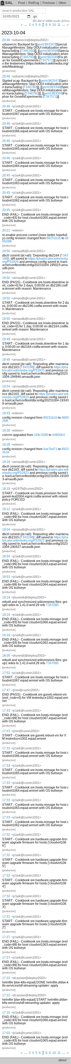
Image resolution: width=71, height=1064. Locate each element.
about (62, 1060)
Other (62, 3)
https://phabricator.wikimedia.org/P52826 (35, 260)
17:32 (6, 834)
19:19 (6, 462)
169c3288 (41, 435)
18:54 (6, 556)
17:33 (6, 748)
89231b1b (54, 238)
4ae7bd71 (50, 449)
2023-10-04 (13, 32)
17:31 (6, 916)
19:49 (6, 339)
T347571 (46, 60)
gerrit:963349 (48, 57)
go (35, 16)
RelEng (33, 3)
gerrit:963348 (48, 50)
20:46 (6, 76)
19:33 (6, 413)
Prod (21, 3)
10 (54, 24)
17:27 (6, 937)
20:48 (6, 40)
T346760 (27, 50)
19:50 (6, 251)
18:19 (6, 597)
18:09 (6, 655)
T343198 (27, 367)
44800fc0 (58, 435)
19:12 (6, 509)
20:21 (6, 230)
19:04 (6, 529)
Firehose (49, 3)
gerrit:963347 (46, 44)
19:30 (6, 430)
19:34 (6, 386)
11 (59, 24)
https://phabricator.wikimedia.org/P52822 (35, 539)
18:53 (6, 576)
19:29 (6, 444)
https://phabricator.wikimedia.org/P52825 (35, 368)
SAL (9, 3)
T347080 (52, 605)
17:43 (6, 710)
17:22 (6, 978)
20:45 (6, 175)
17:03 (6, 1033)
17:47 (6, 690)
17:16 (6, 1012)
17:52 (6, 673)
